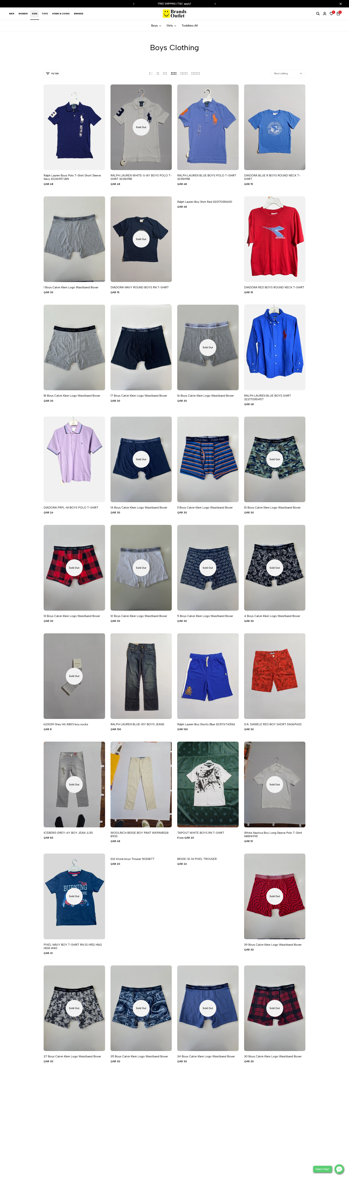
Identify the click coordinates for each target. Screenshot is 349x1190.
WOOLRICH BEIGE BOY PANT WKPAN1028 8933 (140, 834)
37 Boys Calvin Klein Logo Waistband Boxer (72, 1056)
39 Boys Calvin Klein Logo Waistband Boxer (273, 944)
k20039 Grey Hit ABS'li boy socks (66, 724)
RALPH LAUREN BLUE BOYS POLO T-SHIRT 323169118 (206, 177)
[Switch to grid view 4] (173, 73)
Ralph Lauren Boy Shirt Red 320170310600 (204, 201)
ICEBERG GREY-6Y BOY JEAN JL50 (68, 832)
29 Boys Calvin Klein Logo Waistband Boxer (72, 1165)
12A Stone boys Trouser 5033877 (132, 859)
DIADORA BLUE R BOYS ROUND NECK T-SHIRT (272, 177)
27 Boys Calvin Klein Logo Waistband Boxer (206, 1165)
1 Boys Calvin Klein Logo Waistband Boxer (71, 287)
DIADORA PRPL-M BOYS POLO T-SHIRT (71, 507)
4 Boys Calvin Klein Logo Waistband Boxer (272, 616)
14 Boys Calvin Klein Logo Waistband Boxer (139, 507)
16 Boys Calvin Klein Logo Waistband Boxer (205, 395)
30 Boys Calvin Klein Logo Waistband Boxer (273, 1056)
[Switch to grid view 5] (184, 73)
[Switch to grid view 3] (165, 73)
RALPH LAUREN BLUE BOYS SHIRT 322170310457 (267, 397)
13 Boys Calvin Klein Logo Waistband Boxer (72, 616)
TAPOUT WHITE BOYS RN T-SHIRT (200, 832)
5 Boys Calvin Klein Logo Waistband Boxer (205, 616)
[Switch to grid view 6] (195, 73)
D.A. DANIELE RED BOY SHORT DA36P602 (273, 724)
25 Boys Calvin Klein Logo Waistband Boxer (273, 1165)
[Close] (340, 4)
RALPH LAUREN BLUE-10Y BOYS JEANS (137, 724)
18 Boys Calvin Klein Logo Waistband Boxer (72, 395)
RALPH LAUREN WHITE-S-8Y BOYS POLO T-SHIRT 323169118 (141, 177)
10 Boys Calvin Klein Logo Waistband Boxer (272, 507)
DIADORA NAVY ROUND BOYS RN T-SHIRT (140, 287)
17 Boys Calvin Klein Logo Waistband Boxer (139, 395)
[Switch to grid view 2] (158, 73)
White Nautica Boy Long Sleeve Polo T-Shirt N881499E (273, 834)
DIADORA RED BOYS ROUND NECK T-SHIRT (274, 287)
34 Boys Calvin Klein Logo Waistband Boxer (206, 1056)
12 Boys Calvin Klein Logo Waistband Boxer (139, 616)
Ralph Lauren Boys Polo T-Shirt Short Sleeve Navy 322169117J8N (72, 177)
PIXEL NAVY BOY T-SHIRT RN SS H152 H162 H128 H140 (73, 946)
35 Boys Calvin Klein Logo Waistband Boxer (139, 1056)
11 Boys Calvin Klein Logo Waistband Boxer (205, 507)
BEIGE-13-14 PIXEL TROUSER (197, 859)
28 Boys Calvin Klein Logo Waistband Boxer (139, 1165)
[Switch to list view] (151, 73)
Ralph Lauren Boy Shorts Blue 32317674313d (206, 724)
